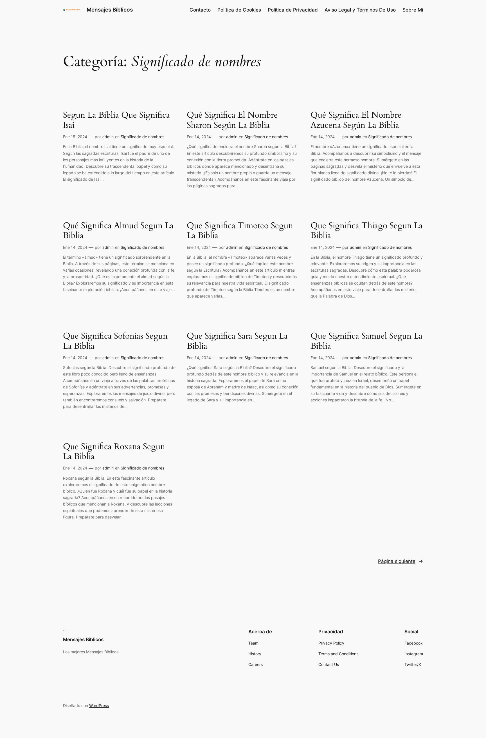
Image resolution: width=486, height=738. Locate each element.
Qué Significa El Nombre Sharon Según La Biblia (232, 120)
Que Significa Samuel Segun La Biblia (366, 341)
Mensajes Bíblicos (110, 9)
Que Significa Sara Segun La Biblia (237, 341)
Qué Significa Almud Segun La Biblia (118, 231)
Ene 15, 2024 (75, 136)
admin (108, 136)
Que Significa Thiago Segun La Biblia (366, 231)
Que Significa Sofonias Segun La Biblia (115, 341)
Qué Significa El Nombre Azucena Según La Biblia (356, 120)
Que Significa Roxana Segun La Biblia (114, 452)
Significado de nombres (142, 136)
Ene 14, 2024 (199, 136)
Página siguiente (400, 561)
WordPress (99, 705)
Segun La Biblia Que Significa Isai (116, 120)
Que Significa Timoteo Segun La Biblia (240, 231)
